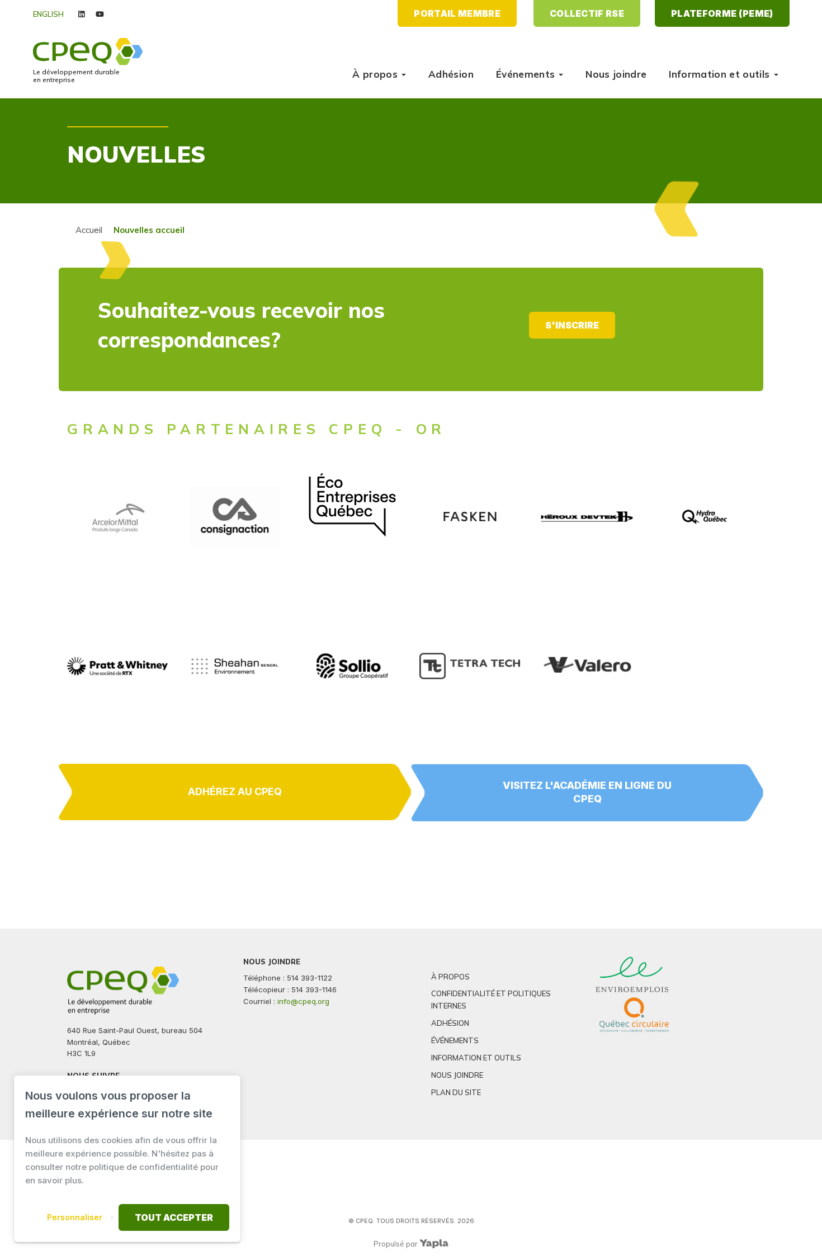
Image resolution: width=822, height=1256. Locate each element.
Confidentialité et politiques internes (491, 999)
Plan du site (456, 1092)
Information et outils (719, 74)
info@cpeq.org (303, 1001)
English (48, 13)
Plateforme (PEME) (722, 13)
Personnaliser (74, 1217)
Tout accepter (174, 1217)
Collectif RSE (587, 13)
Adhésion (451, 74)
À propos (375, 74)
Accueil (88, 230)
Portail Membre (457, 13)
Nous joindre (615, 74)
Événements (525, 74)
